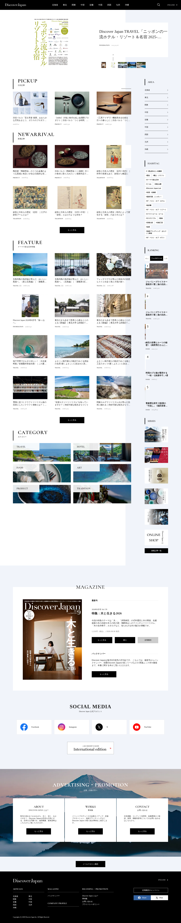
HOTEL (69, 124)
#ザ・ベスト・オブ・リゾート (156, 209)
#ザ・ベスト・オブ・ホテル (155, 201)
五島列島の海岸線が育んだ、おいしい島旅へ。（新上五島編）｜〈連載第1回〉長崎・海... (29, 280)
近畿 (91, 5)
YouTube (147, 727)
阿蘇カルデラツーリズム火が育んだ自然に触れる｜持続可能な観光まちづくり (113, 403)
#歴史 (148, 175)
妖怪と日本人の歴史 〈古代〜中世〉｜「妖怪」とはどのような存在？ (72, 213)
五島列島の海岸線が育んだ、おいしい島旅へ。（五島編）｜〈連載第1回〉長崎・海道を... (72, 280)
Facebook (35, 727)
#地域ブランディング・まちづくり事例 (156, 232)
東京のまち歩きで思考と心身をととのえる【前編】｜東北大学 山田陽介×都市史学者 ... (71, 321)
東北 (65, 5)
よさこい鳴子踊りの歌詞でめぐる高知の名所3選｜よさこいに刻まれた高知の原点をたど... (72, 362)
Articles (18, 889)
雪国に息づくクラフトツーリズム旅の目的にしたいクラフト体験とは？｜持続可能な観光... (29, 403)
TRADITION (101, 178)
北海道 (55, 5)
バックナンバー (54, 896)
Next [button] (165, 258)
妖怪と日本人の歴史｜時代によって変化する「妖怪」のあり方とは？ (113, 213)
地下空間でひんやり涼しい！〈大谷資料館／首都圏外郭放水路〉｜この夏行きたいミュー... (29, 362)
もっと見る (72, 230)
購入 (125, 640)
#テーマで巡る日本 (152, 180)
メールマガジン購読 (90, 864)
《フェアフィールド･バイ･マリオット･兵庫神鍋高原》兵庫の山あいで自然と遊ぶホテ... (84, 119)
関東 (74, 5)
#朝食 (161, 218)
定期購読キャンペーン (150, 890)
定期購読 (148, 640)
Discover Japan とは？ (90, 896)
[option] (51, 42)
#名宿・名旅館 (151, 192)
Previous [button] (147, 258)
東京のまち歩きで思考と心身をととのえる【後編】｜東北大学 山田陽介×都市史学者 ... (113, 321)
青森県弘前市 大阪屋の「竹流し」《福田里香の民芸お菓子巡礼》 (156, 404)
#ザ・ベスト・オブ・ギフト (155, 237)
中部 (83, 5)
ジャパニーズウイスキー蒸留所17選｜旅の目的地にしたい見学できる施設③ (156, 283)
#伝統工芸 (159, 222)
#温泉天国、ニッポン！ (154, 197)
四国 (109, 5)
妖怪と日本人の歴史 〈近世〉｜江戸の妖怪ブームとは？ (30, 213)
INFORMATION (30, 124)
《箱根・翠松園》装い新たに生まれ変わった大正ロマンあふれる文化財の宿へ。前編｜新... (125, 119)
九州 (118, 5)
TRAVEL (102, 45)
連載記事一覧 (156, 551)
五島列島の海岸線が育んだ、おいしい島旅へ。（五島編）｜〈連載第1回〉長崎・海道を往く (133, 35)
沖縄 (127, 5)
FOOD (147, 349)
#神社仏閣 (158, 184)
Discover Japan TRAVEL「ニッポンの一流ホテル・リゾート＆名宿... (42, 119)
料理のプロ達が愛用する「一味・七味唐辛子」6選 (156, 374)
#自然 (148, 227)
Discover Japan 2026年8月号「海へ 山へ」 (29, 321)
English (171, 5)
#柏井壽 (148, 205)
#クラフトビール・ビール (154, 214)
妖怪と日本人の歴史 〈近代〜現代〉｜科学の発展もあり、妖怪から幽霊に (114, 172)
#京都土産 (149, 222)
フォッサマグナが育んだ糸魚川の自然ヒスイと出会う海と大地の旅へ (113, 280)
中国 (100, 5)
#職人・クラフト (158, 175)
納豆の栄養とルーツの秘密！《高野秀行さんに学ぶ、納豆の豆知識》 (156, 344)
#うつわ (148, 184)
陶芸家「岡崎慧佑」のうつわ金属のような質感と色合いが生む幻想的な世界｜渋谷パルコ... (29, 172)
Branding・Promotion (95, 889)
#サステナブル (151, 218)
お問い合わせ (87, 901)
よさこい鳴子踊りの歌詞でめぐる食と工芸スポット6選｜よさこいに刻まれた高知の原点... (114, 362)
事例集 (84, 899)
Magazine (53, 889)
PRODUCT (16, 178)
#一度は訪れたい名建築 (154, 171)
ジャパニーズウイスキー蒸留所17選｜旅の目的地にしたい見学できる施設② (156, 313)
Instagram (73, 727)
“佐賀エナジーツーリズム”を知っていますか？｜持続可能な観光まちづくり (71, 403)
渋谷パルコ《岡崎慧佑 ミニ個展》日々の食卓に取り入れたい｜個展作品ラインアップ (72, 172)
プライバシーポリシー (90, 904)
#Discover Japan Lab (153, 188)
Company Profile (57, 903)
